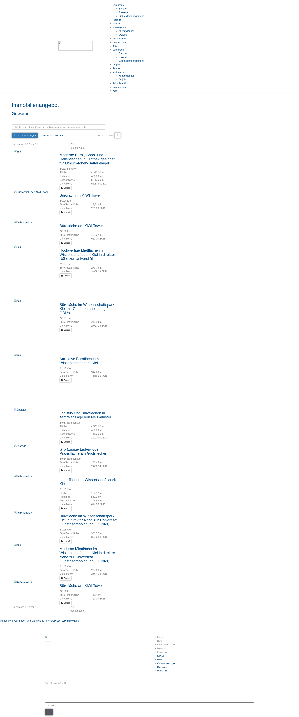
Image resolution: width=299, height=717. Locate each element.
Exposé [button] (66, 188)
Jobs (115, 46)
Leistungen (118, 49)
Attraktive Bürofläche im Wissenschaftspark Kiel (79, 361)
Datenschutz (163, 648)
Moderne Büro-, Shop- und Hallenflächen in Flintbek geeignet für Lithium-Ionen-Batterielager (87, 159)
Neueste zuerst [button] (77, 148)
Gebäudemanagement (131, 16)
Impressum (162, 652)
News (159, 641)
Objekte (123, 79)
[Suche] (49, 712)
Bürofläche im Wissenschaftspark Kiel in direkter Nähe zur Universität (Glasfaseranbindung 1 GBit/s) (88, 520)
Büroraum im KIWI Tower (80, 195)
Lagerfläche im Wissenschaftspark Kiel (87, 482)
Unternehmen (119, 42)
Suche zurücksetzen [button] (53, 135)
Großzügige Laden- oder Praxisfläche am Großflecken (83, 451)
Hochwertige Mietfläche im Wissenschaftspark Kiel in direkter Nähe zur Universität (87, 254)
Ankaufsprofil (119, 83)
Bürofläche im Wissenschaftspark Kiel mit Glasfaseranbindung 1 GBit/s (86, 308)
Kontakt (160, 637)
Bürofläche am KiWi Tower (81, 226)
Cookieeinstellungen (166, 644)
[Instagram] (66, 694)
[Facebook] (57, 694)
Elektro (123, 8)
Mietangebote (119, 27)
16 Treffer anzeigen (26, 135)
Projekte (123, 12)
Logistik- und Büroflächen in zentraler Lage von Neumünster (85, 415)
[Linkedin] (47, 694)
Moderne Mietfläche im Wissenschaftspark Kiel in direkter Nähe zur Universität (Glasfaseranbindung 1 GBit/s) (87, 555)
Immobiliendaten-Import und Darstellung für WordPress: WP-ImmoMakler (40, 620)
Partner (116, 68)
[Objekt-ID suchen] (117, 135)
